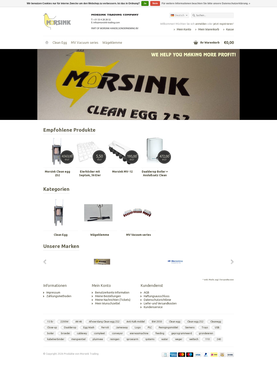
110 (207, 339)
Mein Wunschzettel (107, 303)
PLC (150, 327)
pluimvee (98, 339)
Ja (145, 3)
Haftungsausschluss (157, 296)
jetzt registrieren (223, 23)
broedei (65, 333)
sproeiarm (132, 339)
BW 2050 (157, 321)
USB (217, 327)
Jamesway (122, 327)
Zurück (48, 85)
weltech (193, 339)
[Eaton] (211, 268)
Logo (138, 327)
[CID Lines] (65, 268)
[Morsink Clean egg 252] (57, 165)
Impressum (53, 292)
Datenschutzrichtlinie (157, 299)
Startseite (46, 42)
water (164, 339)
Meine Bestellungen (108, 296)
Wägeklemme (112, 42)
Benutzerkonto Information (112, 292)
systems (149, 339)
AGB (146, 292)
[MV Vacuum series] (137, 229)
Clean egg (174, 321)
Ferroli (105, 327)
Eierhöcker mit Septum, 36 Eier (90, 173)
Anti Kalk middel (136, 321)
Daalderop (70, 327)
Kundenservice (153, 307)
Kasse (230, 29)
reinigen (114, 339)
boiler (50, 333)
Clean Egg (60, 42)
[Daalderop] (175, 268)
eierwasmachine (139, 333)
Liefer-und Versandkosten (160, 303)
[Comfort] (138, 268)
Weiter (228, 85)
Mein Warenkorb (208, 29)
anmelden (201, 23)
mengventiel (78, 339)
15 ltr (50, 321)
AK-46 (78, 321)
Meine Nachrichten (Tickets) (112, 299)
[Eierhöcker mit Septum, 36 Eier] (90, 165)
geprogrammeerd (181, 333)
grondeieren (206, 333)
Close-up (52, 327)
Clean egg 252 (195, 321)
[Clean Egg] (59, 229)
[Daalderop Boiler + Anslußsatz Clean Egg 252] (155, 165)
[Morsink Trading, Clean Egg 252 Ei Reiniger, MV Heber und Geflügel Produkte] (90, 21)
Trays (205, 327)
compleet (99, 333)
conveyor (117, 333)
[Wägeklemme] (98, 229)
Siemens (189, 327)
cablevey (82, 333)
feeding (160, 333)
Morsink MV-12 (122, 171)
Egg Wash (88, 327)
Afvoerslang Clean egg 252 (104, 321)
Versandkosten (226, 280)
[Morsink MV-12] (122, 165)
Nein (155, 3)
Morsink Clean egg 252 (57, 173)
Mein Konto (184, 29)
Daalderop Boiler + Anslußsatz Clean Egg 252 (155, 173)
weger (178, 339)
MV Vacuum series (84, 42)
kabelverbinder (55, 339)
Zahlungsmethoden (58, 296)
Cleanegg (215, 321)
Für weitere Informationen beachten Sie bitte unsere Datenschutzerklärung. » (206, 3)
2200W (64, 321)
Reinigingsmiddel (168, 327)
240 (219, 339)
